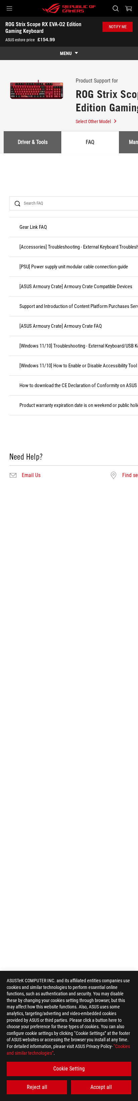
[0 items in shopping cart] (129, 8)
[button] (9, 8)
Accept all (101, 1087)
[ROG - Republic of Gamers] (69, 8)
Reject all (37, 1087)
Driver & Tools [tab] (33, 142)
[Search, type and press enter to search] (115, 8)
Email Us (31, 475)
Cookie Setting (69, 1068)
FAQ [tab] (90, 142)
